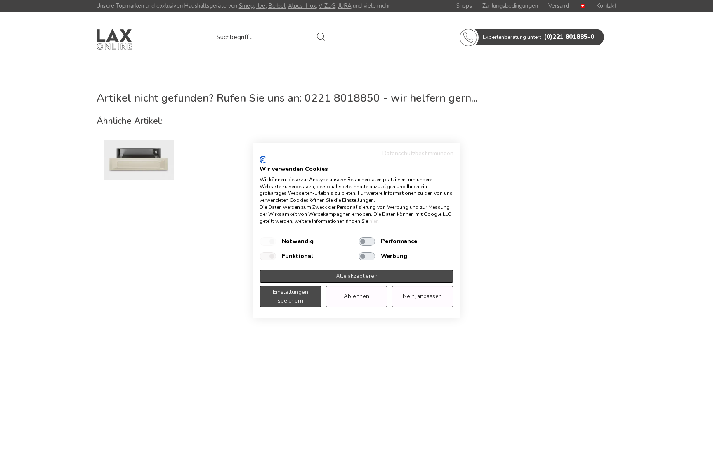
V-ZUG (327, 6)
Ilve (261, 6)
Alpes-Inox (302, 6)
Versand (558, 6)
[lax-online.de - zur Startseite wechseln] (114, 39)
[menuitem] (271, 41)
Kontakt (606, 6)
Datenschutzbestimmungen (417, 153)
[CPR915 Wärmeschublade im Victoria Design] (139, 160)
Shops (464, 6)
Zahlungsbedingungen (510, 6)
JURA (344, 6)
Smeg (246, 6)
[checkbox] (268, 241)
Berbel (277, 6)
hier (373, 221)
